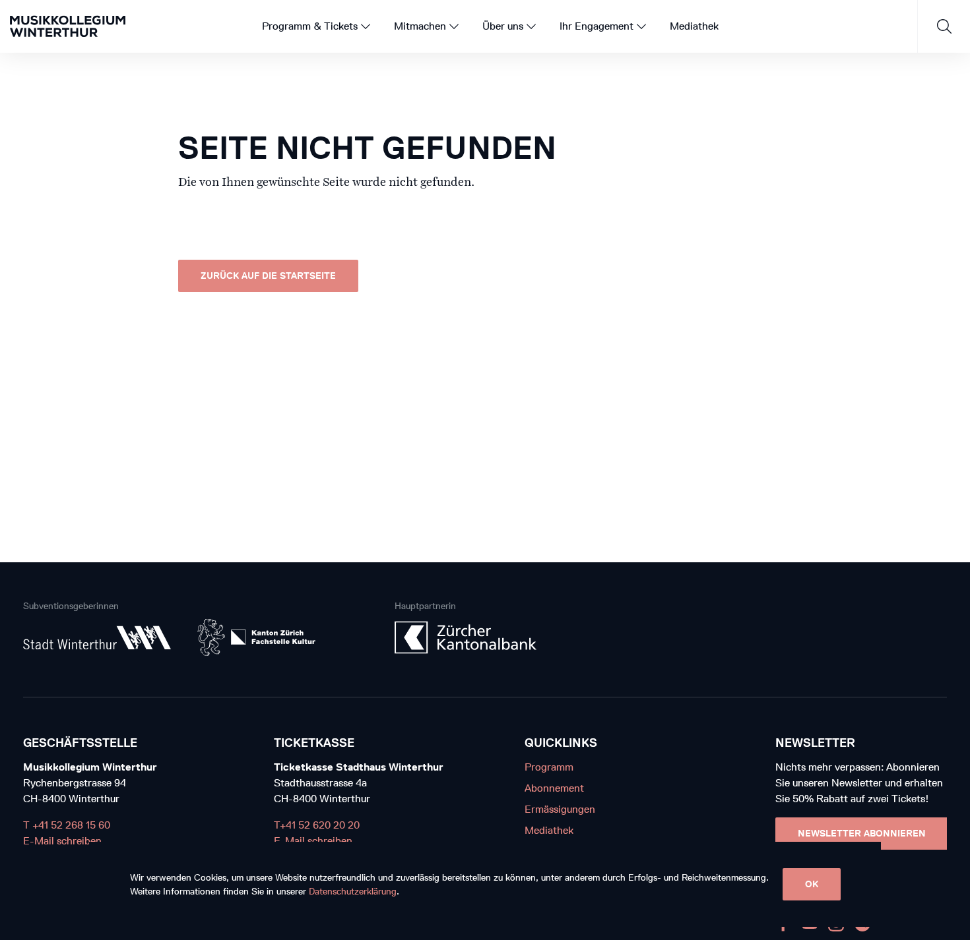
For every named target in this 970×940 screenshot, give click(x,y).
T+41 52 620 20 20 (317, 825)
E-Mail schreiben (62, 841)
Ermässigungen (560, 809)
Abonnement (554, 788)
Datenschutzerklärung (353, 891)
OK (811, 884)
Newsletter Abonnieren (862, 833)
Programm (549, 767)
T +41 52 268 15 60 (66, 825)
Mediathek (549, 830)
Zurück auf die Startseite (268, 275)
